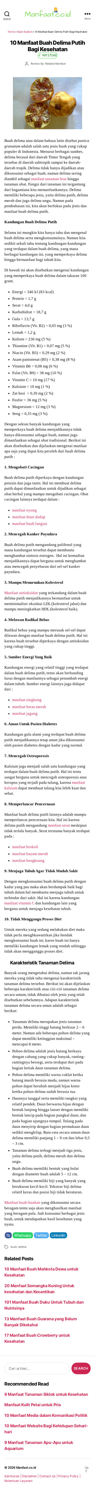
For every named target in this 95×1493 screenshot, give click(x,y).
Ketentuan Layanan (18, 1481)
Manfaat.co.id (26, 1467)
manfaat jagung (25, 713)
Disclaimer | (30, 1476)
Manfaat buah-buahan (22, 1202)
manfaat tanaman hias (49, 178)
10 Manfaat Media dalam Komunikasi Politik (45, 1415)
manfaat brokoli (25, 846)
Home (11, 31)
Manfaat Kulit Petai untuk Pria (32, 1404)
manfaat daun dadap (28, 516)
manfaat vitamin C (19, 903)
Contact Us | (48, 1476)
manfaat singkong (27, 699)
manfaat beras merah (29, 706)
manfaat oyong (24, 510)
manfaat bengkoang (28, 860)
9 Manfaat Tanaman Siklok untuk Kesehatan (46, 1394)
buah (14, 1246)
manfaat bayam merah (30, 853)
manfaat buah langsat (29, 523)
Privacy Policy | (69, 1476)
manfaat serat (59, 825)
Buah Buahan (25, 31)
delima (22, 1246)
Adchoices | (13, 1476)
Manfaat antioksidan (21, 592)
